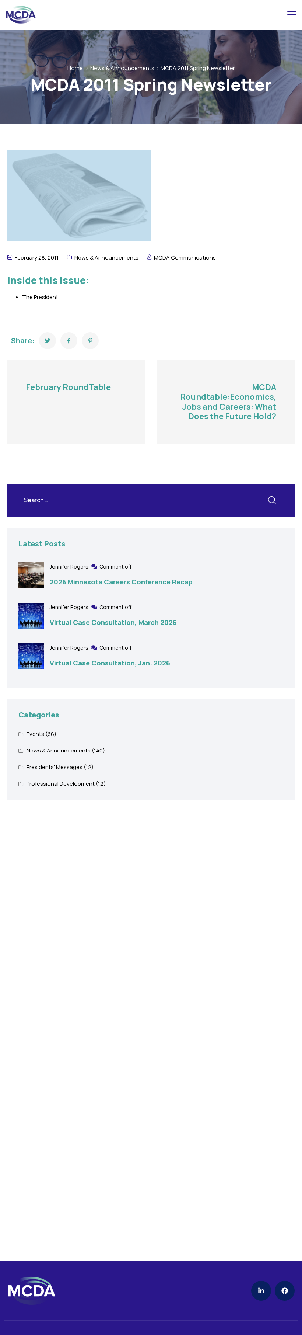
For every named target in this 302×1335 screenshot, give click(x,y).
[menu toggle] (291, 14)
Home (75, 68)
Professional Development (61, 784)
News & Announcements (122, 68)
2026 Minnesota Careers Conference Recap (121, 581)
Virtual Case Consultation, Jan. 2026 (110, 662)
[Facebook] (285, 1291)
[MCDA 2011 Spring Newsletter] (47, 340)
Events (35, 734)
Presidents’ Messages (54, 767)
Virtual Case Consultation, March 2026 (113, 622)
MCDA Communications (185, 257)
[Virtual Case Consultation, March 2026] (31, 616)
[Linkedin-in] (261, 1291)
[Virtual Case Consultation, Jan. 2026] (31, 656)
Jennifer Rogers (69, 566)
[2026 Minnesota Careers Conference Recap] (31, 575)
